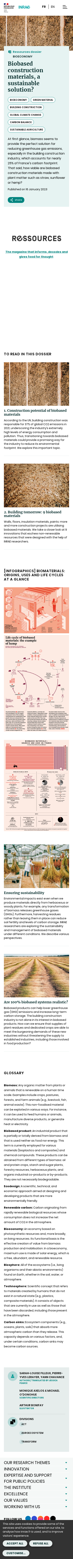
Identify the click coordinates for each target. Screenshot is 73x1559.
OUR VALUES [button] (16, 1500)
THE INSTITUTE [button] (17, 1487)
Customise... (16, 1553)
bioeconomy (18, 100)
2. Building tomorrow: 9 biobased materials (32, 514)
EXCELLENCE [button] (16, 1494)
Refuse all (40, 1543)
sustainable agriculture (26, 129)
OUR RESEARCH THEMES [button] (27, 1462)
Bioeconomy (23, 56)
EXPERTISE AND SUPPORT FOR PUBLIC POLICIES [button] (28, 1478)
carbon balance (21, 122)
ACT (23, 1424)
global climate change (25, 114)
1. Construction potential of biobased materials (35, 412)
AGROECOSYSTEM (32, 1433)
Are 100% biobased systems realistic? (36, 1002)
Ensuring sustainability (24, 893)
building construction (26, 107)
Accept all (15, 1543)
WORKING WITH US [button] (22, 1506)
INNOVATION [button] (16, 1469)
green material (43, 100)
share (18, 200)
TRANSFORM (28, 1441)
